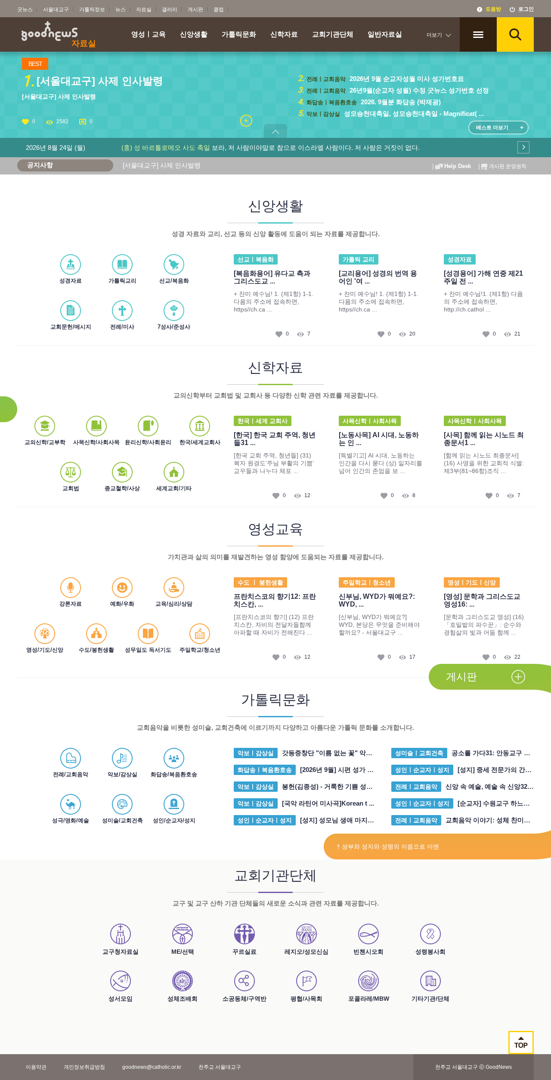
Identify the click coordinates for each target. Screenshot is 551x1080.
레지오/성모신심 (306, 951)
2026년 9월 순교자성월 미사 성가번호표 (406, 78)
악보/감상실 (122, 774)
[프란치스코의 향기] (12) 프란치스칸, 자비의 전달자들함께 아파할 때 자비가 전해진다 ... (274, 624)
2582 (62, 121)
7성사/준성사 (174, 327)
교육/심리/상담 (173, 604)
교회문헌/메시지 (70, 327)
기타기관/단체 (430, 998)
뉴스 (120, 9)
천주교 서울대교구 (219, 1067)
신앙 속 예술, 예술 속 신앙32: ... (491, 786)
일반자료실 (385, 34)
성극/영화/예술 (70, 820)
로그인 (526, 9)
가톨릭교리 (122, 280)
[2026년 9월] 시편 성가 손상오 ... (346, 769)
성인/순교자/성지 (174, 820)
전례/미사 (122, 327)
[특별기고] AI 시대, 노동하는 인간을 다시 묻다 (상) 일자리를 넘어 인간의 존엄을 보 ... (380, 463)
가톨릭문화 (239, 34)
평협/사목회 (306, 998)
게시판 (195, 9)
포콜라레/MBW (368, 998)
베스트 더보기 (492, 127)
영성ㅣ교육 (148, 34)
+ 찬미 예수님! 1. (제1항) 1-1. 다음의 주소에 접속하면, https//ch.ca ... (273, 301)
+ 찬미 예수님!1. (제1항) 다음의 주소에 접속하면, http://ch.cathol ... (483, 301)
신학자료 (284, 34)
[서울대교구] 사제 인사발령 (59, 96)
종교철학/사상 (122, 488)
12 (307, 495)
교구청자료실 (120, 951)
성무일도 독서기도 (148, 650)
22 (517, 657)
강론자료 (70, 604)
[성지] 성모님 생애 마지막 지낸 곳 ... (352, 820)
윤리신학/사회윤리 (148, 442)
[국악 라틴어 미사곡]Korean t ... (328, 803)
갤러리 (169, 9)
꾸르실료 (244, 951)
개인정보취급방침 (84, 1067)
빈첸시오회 (368, 951)
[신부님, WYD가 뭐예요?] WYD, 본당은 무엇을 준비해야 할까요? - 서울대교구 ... (379, 624)
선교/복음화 (174, 280)
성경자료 (70, 280)
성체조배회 (182, 998)
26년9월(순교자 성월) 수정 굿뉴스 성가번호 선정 (418, 90)
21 (517, 334)
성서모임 (120, 998)
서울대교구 (56, 9)
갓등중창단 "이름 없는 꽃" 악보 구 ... (334, 752)
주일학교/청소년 (200, 650)
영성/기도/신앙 (44, 650)
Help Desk (457, 166)
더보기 (434, 35)
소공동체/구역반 (244, 998)
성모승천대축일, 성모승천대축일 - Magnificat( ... (413, 113)
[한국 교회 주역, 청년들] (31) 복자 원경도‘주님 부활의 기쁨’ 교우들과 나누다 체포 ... (274, 463)
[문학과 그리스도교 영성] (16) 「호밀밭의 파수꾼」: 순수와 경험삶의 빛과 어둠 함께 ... (484, 624)
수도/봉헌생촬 (96, 650)
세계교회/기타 (174, 488)
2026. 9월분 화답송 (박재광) (400, 102)
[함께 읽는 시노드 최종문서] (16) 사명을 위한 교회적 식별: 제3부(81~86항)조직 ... (484, 463)
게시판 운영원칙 (507, 166)
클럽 (219, 9)
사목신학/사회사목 (96, 442)
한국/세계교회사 (200, 442)
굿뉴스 (25, 9)
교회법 (70, 488)
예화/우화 (122, 604)
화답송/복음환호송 (174, 774)
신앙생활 (193, 34)
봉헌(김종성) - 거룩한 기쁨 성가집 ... (334, 786)
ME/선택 (182, 951)
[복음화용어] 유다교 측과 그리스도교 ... (272, 277)
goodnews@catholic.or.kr (151, 1067)
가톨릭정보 (92, 9)
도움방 (493, 9)
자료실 (144, 9)
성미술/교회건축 (122, 820)
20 (412, 334)
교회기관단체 (332, 34)
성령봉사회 (430, 951)
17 (412, 657)
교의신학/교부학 (45, 442)
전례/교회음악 (70, 774)
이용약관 (36, 1067)
